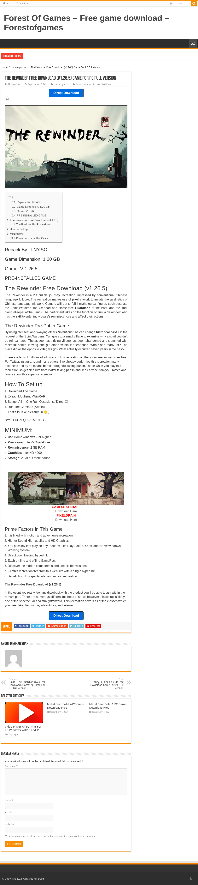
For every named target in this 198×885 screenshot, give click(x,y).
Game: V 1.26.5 (26, 211)
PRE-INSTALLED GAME (31, 215)
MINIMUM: (16, 233)
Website (9, 824)
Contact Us (22, 3)
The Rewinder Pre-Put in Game (33, 224)
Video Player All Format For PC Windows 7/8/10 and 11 (23, 728)
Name (9, 800)
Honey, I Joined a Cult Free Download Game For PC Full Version (107, 684)
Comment (11, 766)
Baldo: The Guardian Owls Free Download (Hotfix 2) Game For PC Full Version (27, 684)
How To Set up (19, 229)
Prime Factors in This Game (32, 238)
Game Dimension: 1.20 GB (33, 206)
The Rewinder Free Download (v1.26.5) (34, 220)
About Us (8, 3)
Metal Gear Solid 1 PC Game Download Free (107, 705)
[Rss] (171, 3)
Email (9, 812)
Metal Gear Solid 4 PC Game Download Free (65, 705)
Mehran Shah (14, 84)
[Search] (194, 3)
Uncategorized (19, 67)
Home (4, 67)
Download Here (66, 511)
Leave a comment (85, 84)
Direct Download (66, 93)
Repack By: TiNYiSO (29, 202)
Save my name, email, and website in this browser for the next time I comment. (52, 836)
